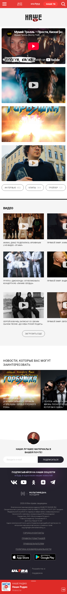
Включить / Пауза (6, 586)
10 (63, 589)
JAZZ (19, 4)
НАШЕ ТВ (50, 4)
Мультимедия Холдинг (33, 493)
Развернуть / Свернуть (33, 581)
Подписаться (50, 460)
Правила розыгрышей (33, 538)
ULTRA (35, 4)
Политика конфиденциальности (33, 549)
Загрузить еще (33, 334)
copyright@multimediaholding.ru (33, 527)
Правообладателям (33, 544)
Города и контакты (33, 533)
